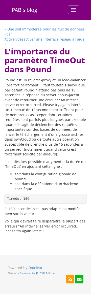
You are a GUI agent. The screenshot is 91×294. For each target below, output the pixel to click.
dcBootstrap (24, 273)
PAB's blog (24, 9)
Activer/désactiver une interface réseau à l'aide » (44, 42)
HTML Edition (46, 273)
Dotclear (35, 267)
